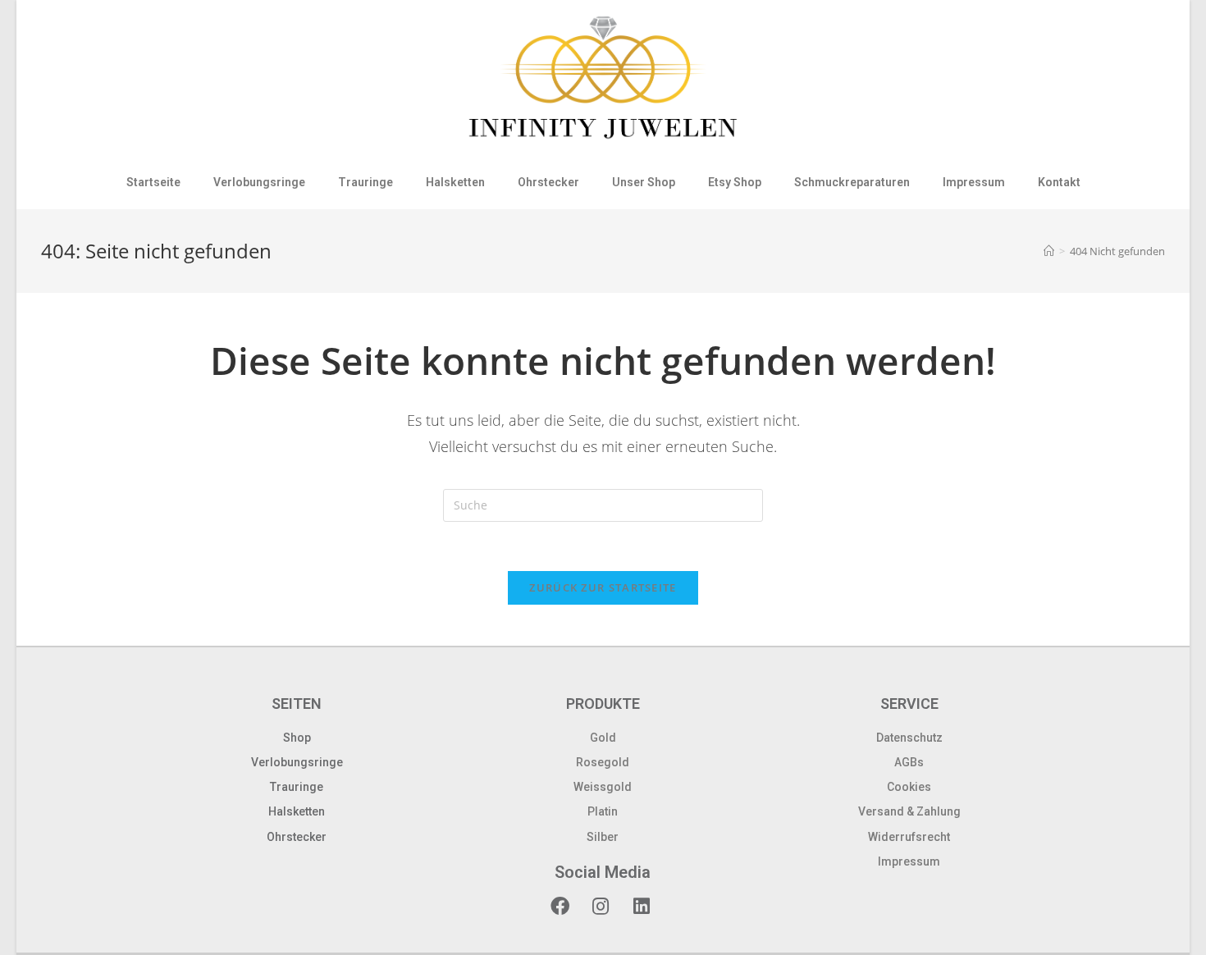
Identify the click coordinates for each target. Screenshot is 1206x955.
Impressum (974, 182)
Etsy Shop (734, 182)
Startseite (153, 182)
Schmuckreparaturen (852, 182)
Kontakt (1059, 182)
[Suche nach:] (603, 504)
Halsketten (455, 182)
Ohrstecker (548, 182)
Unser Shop (643, 182)
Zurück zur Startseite (602, 587)
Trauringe (365, 182)
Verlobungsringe (259, 182)
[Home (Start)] (1049, 251)
